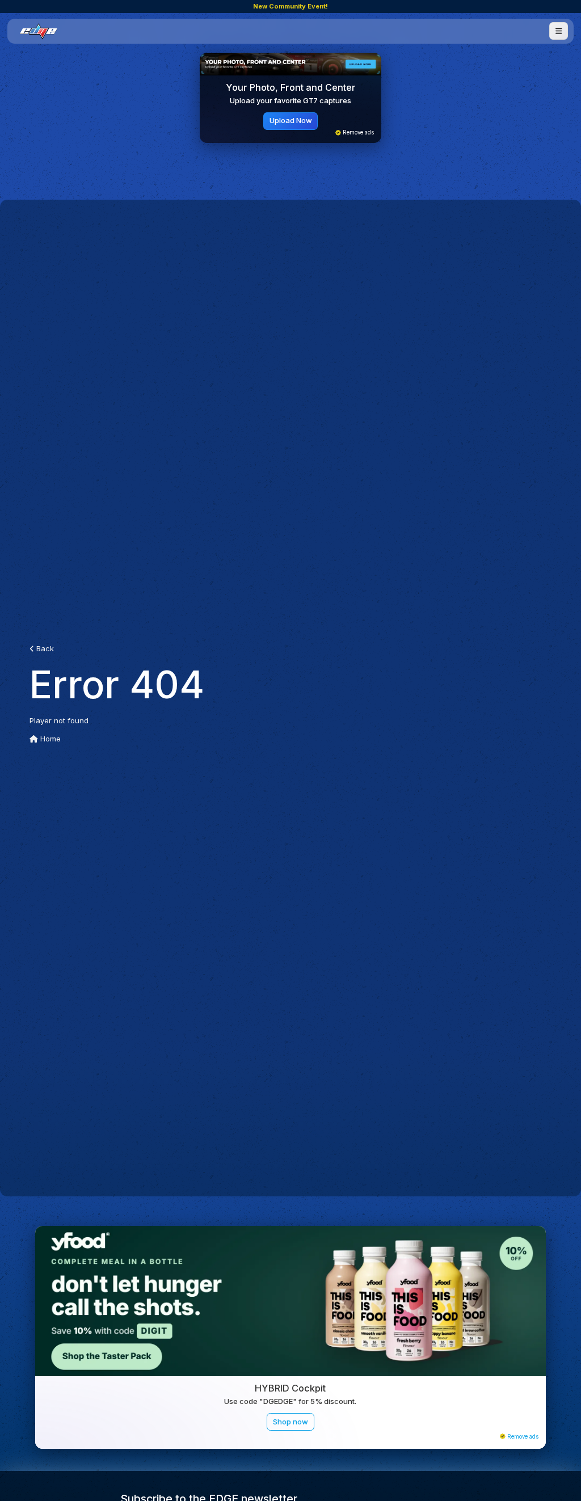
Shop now (290, 1421)
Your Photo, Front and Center (291, 87)
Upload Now (291, 120)
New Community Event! (290, 6)
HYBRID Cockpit (290, 1388)
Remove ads (357, 132)
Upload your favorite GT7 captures (290, 100)
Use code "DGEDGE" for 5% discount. (290, 1401)
